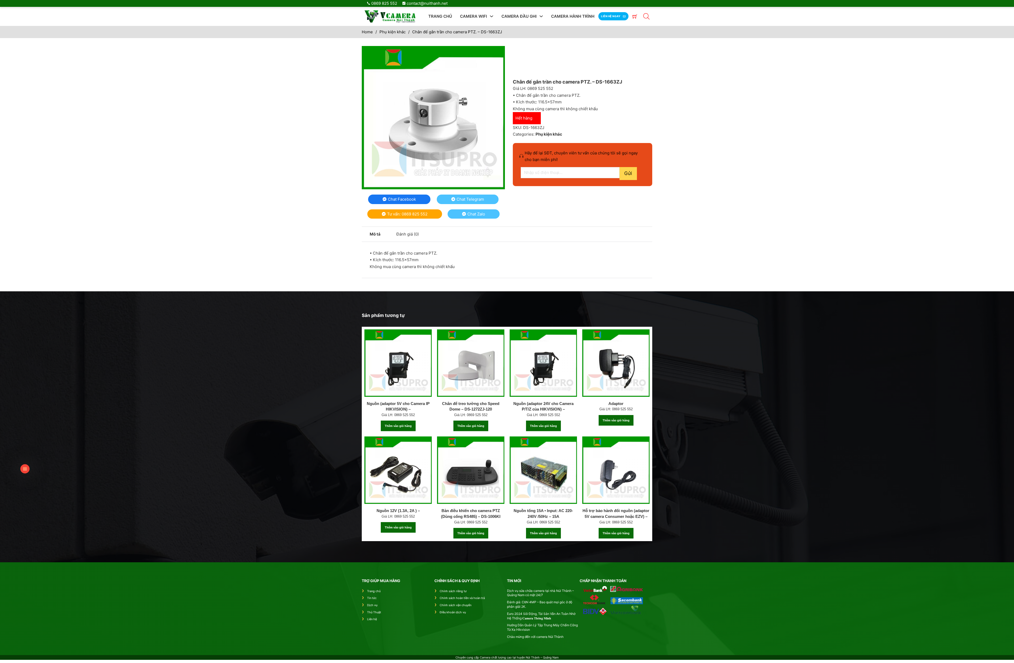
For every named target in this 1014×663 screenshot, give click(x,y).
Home (367, 31)
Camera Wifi (473, 16)
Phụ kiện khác (392, 31)
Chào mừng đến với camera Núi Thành (535, 637)
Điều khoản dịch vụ (453, 612)
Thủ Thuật (374, 612)
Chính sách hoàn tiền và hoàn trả (462, 598)
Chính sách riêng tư (453, 591)
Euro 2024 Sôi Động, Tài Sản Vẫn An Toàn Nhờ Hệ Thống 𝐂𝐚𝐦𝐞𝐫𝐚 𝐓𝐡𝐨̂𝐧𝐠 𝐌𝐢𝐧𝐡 (541, 616)
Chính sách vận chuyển (455, 605)
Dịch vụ (372, 605)
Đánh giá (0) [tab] (407, 234)
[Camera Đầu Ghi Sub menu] (541, 16)
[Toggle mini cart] (634, 16)
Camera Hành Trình (572, 16)
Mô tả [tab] (375, 234)
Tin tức (372, 598)
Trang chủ (440, 16)
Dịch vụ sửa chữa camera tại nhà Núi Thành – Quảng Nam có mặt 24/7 (540, 593)
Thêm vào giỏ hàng (398, 425)
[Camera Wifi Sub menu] (492, 16)
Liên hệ (372, 619)
